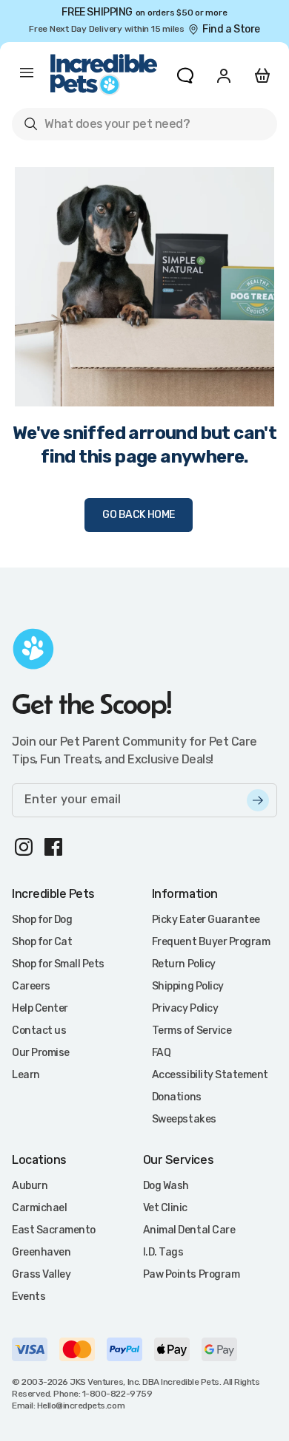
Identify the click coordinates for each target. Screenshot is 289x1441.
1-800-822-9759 (117, 1394)
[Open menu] (26, 75)
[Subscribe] (258, 800)
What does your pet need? (106, 127)
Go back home (138, 514)
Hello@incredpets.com (80, 1405)
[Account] (224, 75)
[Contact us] (185, 75)
